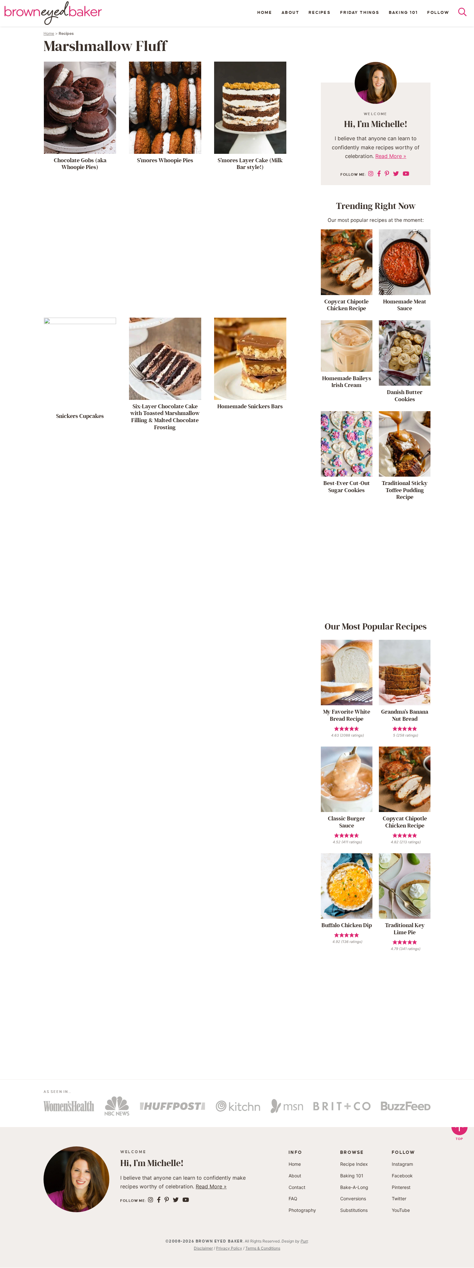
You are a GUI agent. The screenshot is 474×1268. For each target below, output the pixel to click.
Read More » (390, 156)
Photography (302, 1210)
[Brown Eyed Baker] (53, 13)
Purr (304, 1241)
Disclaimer (203, 1248)
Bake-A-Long (354, 1187)
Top (460, 1139)
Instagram (402, 1164)
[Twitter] (396, 174)
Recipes (320, 12)
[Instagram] (370, 174)
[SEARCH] (466, 13)
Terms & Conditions (262, 1248)
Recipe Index (354, 1164)
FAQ (293, 1199)
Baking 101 (403, 12)
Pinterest (401, 1187)
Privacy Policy (229, 1248)
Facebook (402, 1175)
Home (264, 12)
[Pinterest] (387, 174)
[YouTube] (406, 174)
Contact (297, 1187)
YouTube (401, 1210)
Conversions (353, 1199)
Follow (438, 12)
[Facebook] (379, 174)
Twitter (399, 1199)
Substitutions (354, 1210)
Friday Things (360, 12)
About (290, 12)
